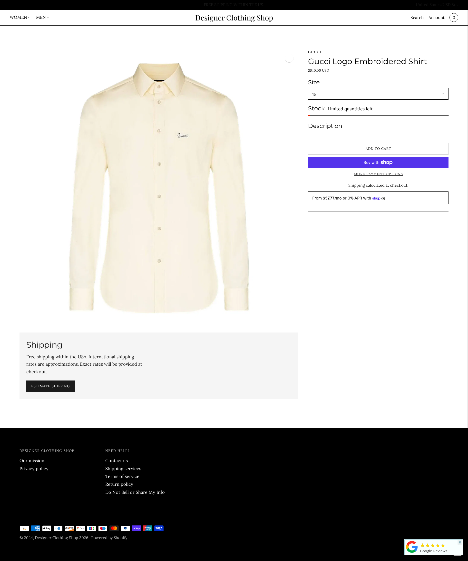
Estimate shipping (50, 386)
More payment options (378, 174)
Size (314, 82)
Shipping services (123, 468)
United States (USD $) (435, 4)
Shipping (356, 185)
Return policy (119, 484)
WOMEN (18, 17)
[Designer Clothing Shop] (412, 552)
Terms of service (122, 476)
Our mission (32, 460)
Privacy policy (34, 468)
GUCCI (314, 52)
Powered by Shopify (109, 537)
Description (325, 125)
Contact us (116, 460)
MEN (41, 17)
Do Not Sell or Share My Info (135, 492)
